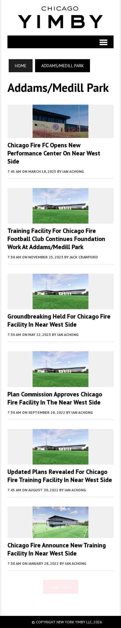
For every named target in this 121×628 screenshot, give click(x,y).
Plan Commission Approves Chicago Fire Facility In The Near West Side (54, 398)
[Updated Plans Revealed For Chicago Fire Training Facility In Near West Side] (60, 460)
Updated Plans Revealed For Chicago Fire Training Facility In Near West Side (59, 476)
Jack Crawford (83, 257)
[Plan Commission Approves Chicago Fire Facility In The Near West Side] (60, 383)
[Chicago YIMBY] (60, 17)
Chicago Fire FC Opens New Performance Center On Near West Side (53, 153)
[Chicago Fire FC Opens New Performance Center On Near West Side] (60, 133)
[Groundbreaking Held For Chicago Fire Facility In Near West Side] (60, 305)
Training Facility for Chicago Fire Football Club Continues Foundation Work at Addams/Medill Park (56, 239)
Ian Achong (73, 171)
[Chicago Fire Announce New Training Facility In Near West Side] (60, 534)
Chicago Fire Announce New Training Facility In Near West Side (56, 549)
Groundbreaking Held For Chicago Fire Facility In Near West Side (58, 320)
